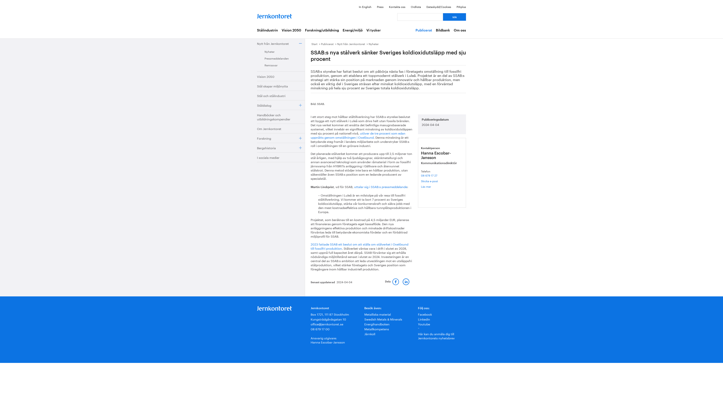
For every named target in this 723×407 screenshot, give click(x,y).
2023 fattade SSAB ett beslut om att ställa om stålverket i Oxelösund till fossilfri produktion (359, 246)
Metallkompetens (376, 328)
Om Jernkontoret (269, 128)
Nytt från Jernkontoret (273, 43)
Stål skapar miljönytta (272, 85)
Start (314, 44)
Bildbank (443, 30)
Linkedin (424, 319)
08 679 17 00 (320, 328)
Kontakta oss (397, 7)
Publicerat (424, 30)
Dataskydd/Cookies (438, 7)
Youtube (424, 323)
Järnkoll (369, 333)
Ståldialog (264, 105)
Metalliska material (377, 314)
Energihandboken (377, 323)
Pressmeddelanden (277, 58)
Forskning (264, 138)
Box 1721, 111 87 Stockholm (330, 314)
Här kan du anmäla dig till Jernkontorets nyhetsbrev (436, 335)
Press (380, 7)
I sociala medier (268, 157)
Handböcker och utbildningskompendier (273, 116)
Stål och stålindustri (271, 95)
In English (365, 7)
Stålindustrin (267, 30)
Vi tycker (373, 30)
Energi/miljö (353, 30)
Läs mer (431, 186)
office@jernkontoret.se (327, 323)
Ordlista (416, 7)
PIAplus (461, 7)
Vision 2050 (291, 30)
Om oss (460, 30)
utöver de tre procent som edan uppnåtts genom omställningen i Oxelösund (358, 135)
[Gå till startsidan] (274, 15)
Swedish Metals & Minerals (383, 319)
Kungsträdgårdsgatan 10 (328, 319)
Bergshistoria (266, 147)
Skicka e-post (429, 181)
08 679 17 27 (429, 175)
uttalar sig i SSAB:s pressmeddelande (380, 186)
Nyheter (270, 51)
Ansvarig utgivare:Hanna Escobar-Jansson (328, 339)
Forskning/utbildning (322, 30)
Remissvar (271, 65)
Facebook (425, 314)
